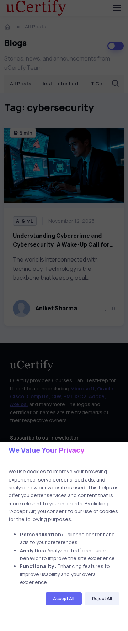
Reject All (102, 598)
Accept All (63, 598)
